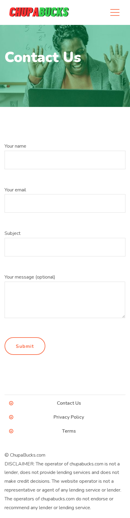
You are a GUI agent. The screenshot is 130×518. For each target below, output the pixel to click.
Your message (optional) (30, 277)
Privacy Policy (69, 417)
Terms (69, 431)
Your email (15, 190)
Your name (15, 146)
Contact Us (69, 403)
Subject (13, 233)
